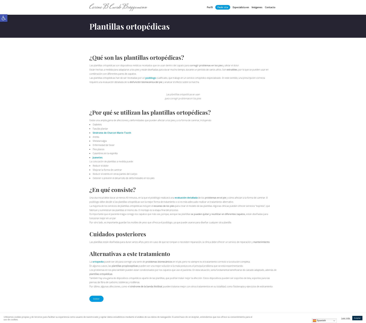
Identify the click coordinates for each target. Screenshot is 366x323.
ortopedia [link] (98, 261)
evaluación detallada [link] (186, 197)
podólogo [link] (150, 77)
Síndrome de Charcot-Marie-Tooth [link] (112, 132)
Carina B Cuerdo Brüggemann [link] (118, 7)
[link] (3, 18)
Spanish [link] (321, 320)
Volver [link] (96, 298)
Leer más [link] (345, 318)
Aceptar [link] (357, 318)
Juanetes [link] (98, 157)
